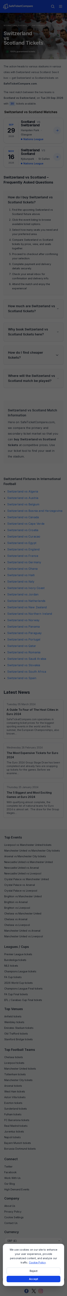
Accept (33, 1278)
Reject (34, 1270)
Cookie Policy (37, 1262)
